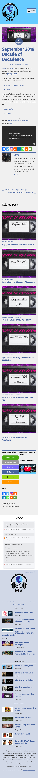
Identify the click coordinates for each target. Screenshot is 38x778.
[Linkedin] (19, 149)
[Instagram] (11, 149)
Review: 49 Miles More (23, 718)
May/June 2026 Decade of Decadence (18, 244)
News (26, 602)
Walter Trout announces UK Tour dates (20, 192)
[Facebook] (4, 149)
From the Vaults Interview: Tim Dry (16, 320)
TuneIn (11, 472)
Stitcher (11, 467)
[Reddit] (15, 149)
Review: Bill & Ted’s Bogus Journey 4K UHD (25, 742)
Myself (4, 68)
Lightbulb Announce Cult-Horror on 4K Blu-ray (24, 621)
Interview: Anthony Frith (24, 666)
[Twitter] (7, 149)
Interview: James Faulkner (24, 680)
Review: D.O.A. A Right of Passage (15, 189)
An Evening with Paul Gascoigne (22, 643)
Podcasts (20, 602)
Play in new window (14, 120)
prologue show (12, 74)
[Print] (26, 149)
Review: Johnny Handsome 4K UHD (25, 726)
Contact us (21, 604)
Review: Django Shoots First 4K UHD (25, 709)
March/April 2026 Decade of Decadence (18, 282)
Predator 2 (7, 89)
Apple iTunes (11, 462)
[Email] (30, 149)
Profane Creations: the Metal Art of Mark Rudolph (25, 653)
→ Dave (16, 174)
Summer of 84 (9, 109)
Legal (14, 604)
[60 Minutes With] (10, 20)
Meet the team (11, 602)
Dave (11, 65)
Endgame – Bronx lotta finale (14, 85)
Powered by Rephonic (29, 572)
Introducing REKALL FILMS (24, 612)
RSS (10, 123)
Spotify (11, 477)
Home (3, 602)
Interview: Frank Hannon (24, 687)
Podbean (11, 457)
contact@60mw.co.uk (29, 770)
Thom (11, 68)
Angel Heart (8, 113)
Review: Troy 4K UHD (22, 734)
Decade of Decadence (21, 65)
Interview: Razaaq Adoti (24, 673)
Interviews (18, 317)
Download (25, 120)
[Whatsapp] (22, 149)
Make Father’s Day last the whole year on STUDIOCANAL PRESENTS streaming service (18, 632)
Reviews (32, 602)
